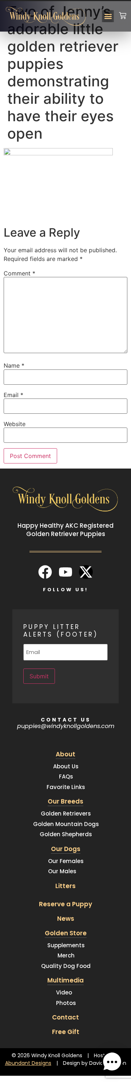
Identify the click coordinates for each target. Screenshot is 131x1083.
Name (14, 365)
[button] (108, 16)
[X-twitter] (86, 572)
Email (13, 395)
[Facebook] (45, 572)
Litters (65, 886)
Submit (39, 676)
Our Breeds (65, 801)
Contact (65, 1017)
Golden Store (66, 933)
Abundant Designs (28, 1063)
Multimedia (65, 980)
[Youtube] (65, 572)
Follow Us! (65, 589)
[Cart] (122, 11)
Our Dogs (65, 849)
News (65, 918)
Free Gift (65, 1031)
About (65, 754)
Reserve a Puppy (65, 904)
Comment (19, 273)
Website (14, 424)
